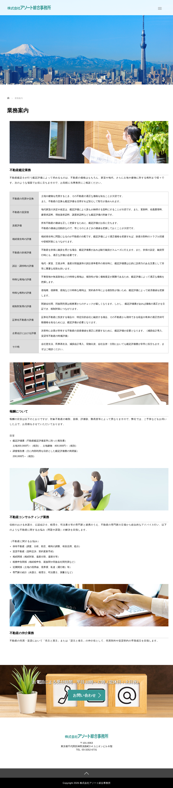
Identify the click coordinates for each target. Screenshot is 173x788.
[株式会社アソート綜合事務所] (29, 7)
